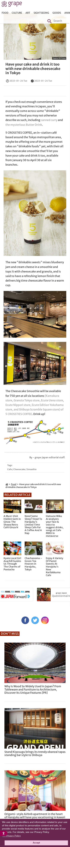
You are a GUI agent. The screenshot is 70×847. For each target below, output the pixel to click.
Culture (17, 12)
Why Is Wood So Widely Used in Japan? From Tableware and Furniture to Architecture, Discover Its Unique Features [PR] (32, 689)
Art (27, 12)
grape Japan (11, 5)
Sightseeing (41, 12)
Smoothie (32, 469)
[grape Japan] (6, 484)
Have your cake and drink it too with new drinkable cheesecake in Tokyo (32, 68)
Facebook (25, 620)
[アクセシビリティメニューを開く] (3, 833)
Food (5, 12)
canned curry (49, 120)
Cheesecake (19, 469)
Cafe (9, 469)
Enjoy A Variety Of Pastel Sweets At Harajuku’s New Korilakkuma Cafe (54, 567)
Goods (56, 12)
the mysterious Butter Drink (23, 124)
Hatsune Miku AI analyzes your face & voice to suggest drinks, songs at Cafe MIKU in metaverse (54, 526)
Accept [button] (36, 843)
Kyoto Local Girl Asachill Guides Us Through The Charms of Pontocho (12, 564)
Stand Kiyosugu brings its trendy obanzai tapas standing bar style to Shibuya (35, 753)
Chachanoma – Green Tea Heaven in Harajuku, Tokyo (33, 564)
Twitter (35, 620)
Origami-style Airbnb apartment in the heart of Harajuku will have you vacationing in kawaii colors (34, 817)
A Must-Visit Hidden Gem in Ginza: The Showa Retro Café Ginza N (12, 522)
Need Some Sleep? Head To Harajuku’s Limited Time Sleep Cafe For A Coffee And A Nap (33, 525)
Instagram (45, 620)
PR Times (62, 58)
